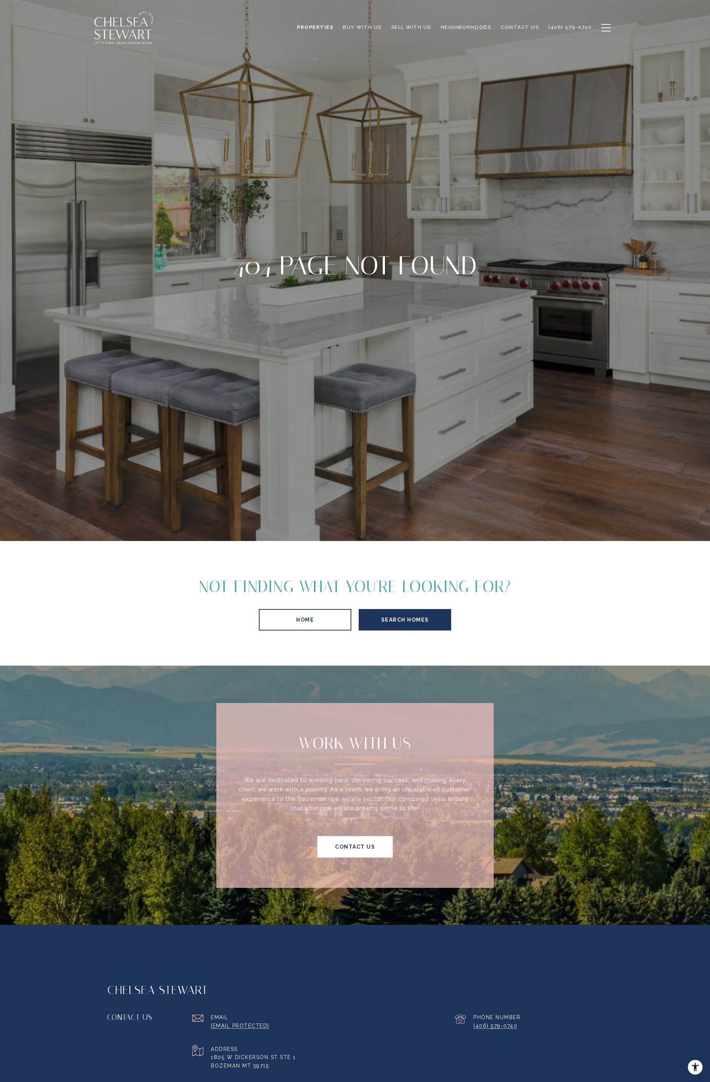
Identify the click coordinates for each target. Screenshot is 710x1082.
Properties (315, 27)
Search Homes (405, 620)
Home (305, 620)
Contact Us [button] (355, 847)
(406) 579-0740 (495, 1026)
